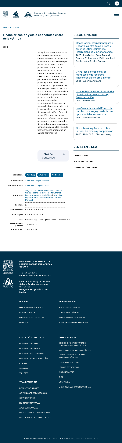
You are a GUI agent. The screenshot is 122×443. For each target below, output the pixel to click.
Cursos (23, 363)
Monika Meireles (46, 197)
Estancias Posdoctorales (72, 317)
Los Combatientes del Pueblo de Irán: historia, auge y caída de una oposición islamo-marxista (94, 111)
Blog (61, 377)
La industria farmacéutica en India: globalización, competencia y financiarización (95, 94)
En (117, 3)
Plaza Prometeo (83, 161)
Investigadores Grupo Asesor (73, 322)
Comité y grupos (27, 312)
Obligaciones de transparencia (34, 412)
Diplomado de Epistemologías (33, 358)
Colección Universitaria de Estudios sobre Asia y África (72, 344)
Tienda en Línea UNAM (85, 167)
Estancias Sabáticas (69, 312)
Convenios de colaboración (33, 393)
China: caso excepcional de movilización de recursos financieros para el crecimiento (93, 74)
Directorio (24, 322)
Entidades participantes (31, 317)
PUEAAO (23, 301)
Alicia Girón (30, 180)
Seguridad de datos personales (35, 417)
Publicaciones (67, 337)
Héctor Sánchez (54, 193)
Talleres (23, 373)
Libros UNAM (80, 155)
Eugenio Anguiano (32, 195)
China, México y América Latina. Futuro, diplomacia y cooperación (94, 129)
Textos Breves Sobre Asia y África (75, 350)
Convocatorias (27, 398)
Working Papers (66, 372)
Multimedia (64, 382)
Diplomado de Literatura (31, 353)
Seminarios (24, 368)
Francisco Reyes (39, 193)
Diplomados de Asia (28, 343)
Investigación (67, 301)
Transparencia (28, 382)
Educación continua (31, 337)
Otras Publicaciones (69, 362)
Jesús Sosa (58, 195)
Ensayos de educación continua (75, 387)
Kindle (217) (57, 175)
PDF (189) (30, 175)
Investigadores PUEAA (69, 307)
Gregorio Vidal (30, 190)
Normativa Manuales (29, 403)
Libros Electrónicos (69, 367)
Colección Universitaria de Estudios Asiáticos (72, 356)
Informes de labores (29, 388)
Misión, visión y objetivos (31, 307)
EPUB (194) (43, 175)
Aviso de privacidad (28, 408)
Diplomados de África (29, 348)
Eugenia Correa (42, 180)
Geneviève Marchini (46, 190)
